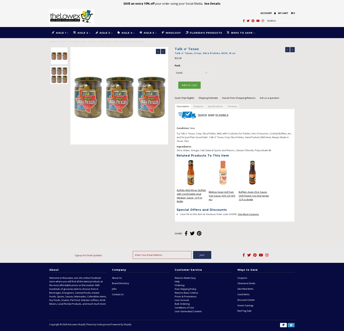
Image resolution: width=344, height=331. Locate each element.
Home (52, 41)
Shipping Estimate (208, 97)
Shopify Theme (85, 324)
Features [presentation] (198, 106)
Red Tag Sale (244, 310)
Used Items (243, 294)
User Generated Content (188, 311)
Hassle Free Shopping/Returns (238, 97)
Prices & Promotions (186, 296)
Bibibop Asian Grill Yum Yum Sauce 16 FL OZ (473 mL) (222, 195)
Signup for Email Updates (88, 255)
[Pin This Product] (199, 234)
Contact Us (118, 294)
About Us (117, 277)
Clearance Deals (246, 283)
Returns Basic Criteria (186, 292)
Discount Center (246, 299)
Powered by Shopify (121, 324)
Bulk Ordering (182, 303)
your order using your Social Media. (171, 4)
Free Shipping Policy (185, 289)
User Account (182, 300)
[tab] (183, 106)
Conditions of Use (184, 307)
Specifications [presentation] (216, 106)
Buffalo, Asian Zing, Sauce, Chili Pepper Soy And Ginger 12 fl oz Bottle (254, 195)
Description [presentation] (183, 106)
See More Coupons (248, 214)
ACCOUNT (267, 13)
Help (177, 281)
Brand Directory (120, 283)
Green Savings (245, 305)
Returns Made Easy (185, 277)
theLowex (72, 324)
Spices (62, 41)
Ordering (179, 285)
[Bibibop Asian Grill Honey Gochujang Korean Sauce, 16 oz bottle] (223, 186)
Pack (177, 65)
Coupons (242, 277)
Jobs (114, 288)
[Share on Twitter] (192, 234)
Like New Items (245, 288)
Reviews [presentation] (232, 106)
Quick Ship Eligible (184, 97)
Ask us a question (269, 97)
